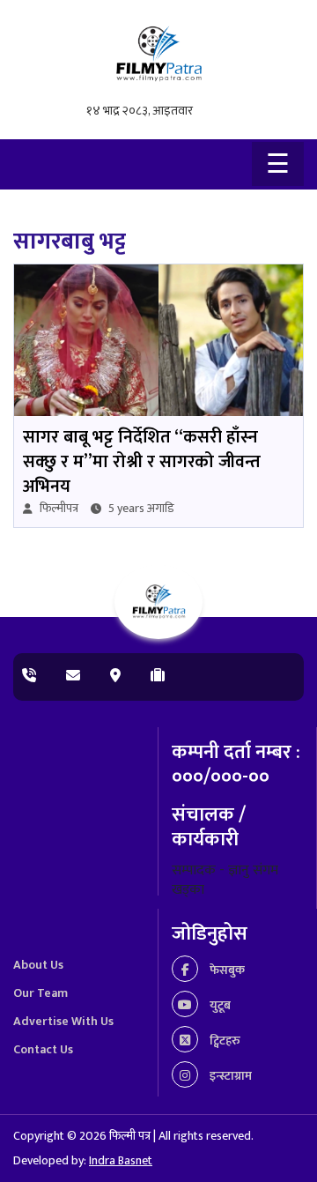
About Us (38, 965)
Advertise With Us (63, 1021)
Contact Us (43, 1049)
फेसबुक (226, 970)
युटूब (219, 1005)
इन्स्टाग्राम (229, 1076)
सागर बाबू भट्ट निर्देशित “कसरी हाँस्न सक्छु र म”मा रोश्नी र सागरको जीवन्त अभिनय (142, 462)
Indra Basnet (120, 1160)
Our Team (40, 993)
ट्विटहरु (223, 1040)
